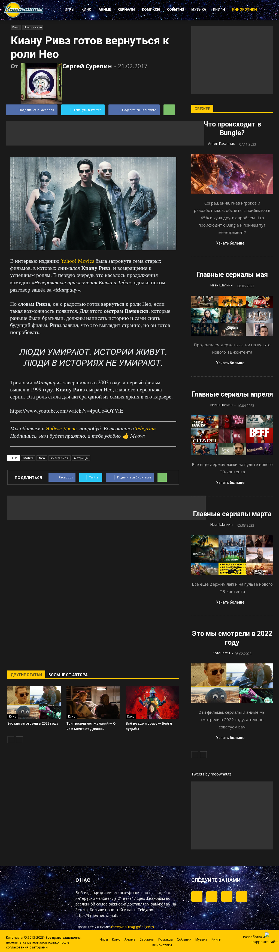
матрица (81, 458)
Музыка (198, 9)
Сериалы (126, 9)
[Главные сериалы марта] (232, 555)
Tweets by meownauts (211, 774)
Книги (219, 9)
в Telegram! (144, 909)
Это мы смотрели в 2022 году (32, 723)
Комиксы (151, 9)
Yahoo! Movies (77, 260)
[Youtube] (241, 896)
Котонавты (221, 653)
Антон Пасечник (221, 143)
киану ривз (59, 458)
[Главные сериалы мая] (232, 316)
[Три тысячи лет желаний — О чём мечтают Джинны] (93, 702)
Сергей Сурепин (87, 66)
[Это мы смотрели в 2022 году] (34, 702)
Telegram (145, 428)
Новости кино (33, 27)
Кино (86, 9)
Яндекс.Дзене (61, 428)
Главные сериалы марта (232, 514)
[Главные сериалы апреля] (232, 435)
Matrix (28, 458)
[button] (264, 10)
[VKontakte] (226, 896)
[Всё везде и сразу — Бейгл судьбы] (152, 702)
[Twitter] (211, 896)
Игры (69, 9)
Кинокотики (244, 9)
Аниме (105, 9)
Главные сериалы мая (232, 275)
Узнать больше (230, 243)
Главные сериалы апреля (232, 394)
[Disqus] (93, 592)
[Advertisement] (105, 133)
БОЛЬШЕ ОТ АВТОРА (67, 675)
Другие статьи (26, 675)
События (175, 9)
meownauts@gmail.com (132, 926)
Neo (42, 458)
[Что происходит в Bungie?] (232, 174)
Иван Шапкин (221, 285)
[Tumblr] (196, 896)
